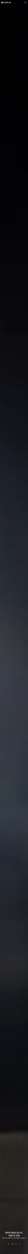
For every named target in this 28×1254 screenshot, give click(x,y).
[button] (6, 2)
